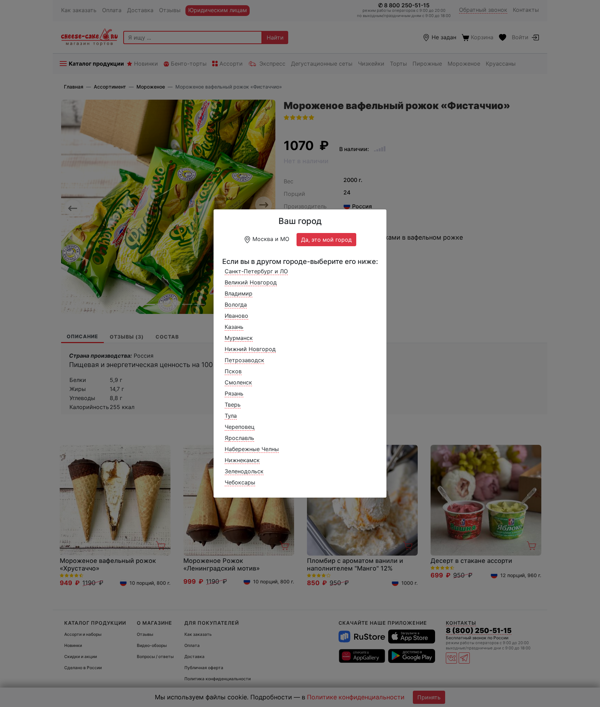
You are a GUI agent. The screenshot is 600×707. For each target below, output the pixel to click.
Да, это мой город (326, 239)
